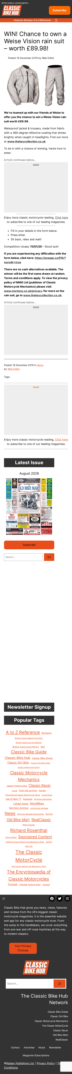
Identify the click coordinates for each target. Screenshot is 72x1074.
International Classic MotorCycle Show (22, 795)
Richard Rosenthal (28, 830)
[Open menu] (56, 20)
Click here (61, 217)
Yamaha (46, 884)
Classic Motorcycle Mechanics (29, 776)
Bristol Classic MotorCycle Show (29, 738)
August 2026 (29, 473)
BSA (43, 747)
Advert (36, 164)
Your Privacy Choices (23, 948)
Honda (42, 790)
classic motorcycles (17, 785)
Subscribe (59, 10)
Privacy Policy (46, 1063)
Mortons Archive (18, 808)
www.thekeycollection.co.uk (42, 295)
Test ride (28, 846)
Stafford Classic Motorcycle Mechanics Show (25, 842)
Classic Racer (40, 785)
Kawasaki (27, 799)
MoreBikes (37, 803)
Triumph (13, 884)
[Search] (59, 983)
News (40, 365)
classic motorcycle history (29, 767)
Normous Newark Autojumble (30, 814)
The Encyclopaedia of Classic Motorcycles (29, 875)
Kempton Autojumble (43, 799)
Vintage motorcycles (30, 884)
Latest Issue (20, 803)
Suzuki (49, 842)
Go (49, 557)
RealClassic (41, 819)
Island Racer (47, 795)
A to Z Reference (23, 732)
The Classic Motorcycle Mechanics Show (28, 866)
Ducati (14, 791)
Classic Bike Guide (29, 751)
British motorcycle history (26, 747)
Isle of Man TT (13, 798)
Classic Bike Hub (17, 758)
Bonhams (47, 733)
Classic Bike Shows (42, 758)
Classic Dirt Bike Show (40, 763)
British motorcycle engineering (29, 743)
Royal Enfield (11, 837)
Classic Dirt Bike (18, 762)
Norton (49, 814)
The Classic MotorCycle (28, 856)
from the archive (28, 790)
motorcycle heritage (39, 808)
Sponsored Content (35, 837)
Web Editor (14, 368)
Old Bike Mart (18, 819)
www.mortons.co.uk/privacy (23, 291)
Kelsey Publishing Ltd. (20, 1063)
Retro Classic (29, 824)
